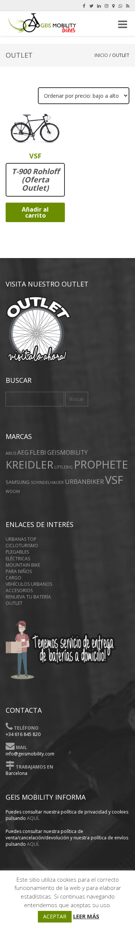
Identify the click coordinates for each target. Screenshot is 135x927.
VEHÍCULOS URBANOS (29, 584)
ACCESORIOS (19, 590)
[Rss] (127, 6)
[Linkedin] (99, 6)
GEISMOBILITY (67, 453)
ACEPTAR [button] (54, 916)
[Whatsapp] (120, 6)
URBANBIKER (84, 481)
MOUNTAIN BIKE (23, 565)
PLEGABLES (17, 552)
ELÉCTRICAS (18, 558)
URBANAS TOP (21, 539)
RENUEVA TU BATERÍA (28, 597)
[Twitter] (91, 6)
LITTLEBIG (63, 467)
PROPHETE (101, 464)
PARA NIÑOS (19, 571)
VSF (114, 479)
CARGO (13, 578)
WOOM (13, 491)
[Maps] (113, 6)
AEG (22, 453)
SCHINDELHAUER (47, 482)
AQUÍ (32, 818)
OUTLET (14, 603)
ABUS (11, 453)
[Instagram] (106, 6)
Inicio (101, 55)
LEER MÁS (86, 916)
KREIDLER (29, 464)
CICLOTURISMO (22, 545)
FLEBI (38, 452)
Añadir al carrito (35, 212)
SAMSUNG (18, 482)
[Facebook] (84, 6)
